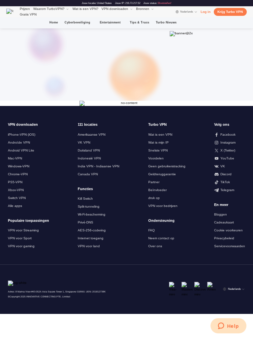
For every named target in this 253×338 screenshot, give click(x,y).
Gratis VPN (28, 14)
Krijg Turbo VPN (230, 12)
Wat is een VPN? (85, 9)
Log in (206, 12)
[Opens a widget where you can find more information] (228, 326)
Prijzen (25, 9)
